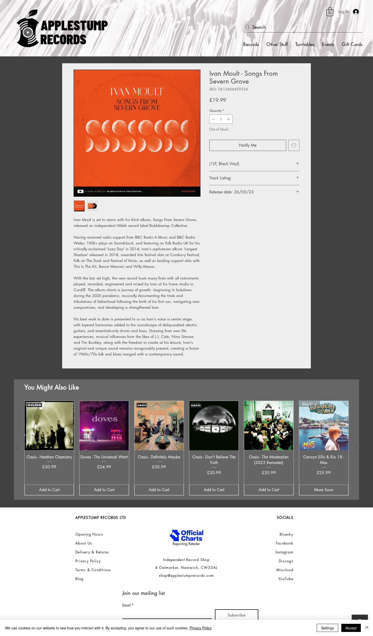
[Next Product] (356, 448)
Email (128, 605)
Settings (327, 627)
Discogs (286, 561)
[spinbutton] (221, 119)
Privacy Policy (201, 627)
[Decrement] (213, 119)
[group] (186, 448)
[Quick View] (49, 425)
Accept (351, 627)
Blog (79, 578)
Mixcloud (284, 569)
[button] (330, 11)
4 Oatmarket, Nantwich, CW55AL (186, 567)
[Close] (367, 628)
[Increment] (229, 119)
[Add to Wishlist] (293, 145)
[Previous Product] (17, 448)
